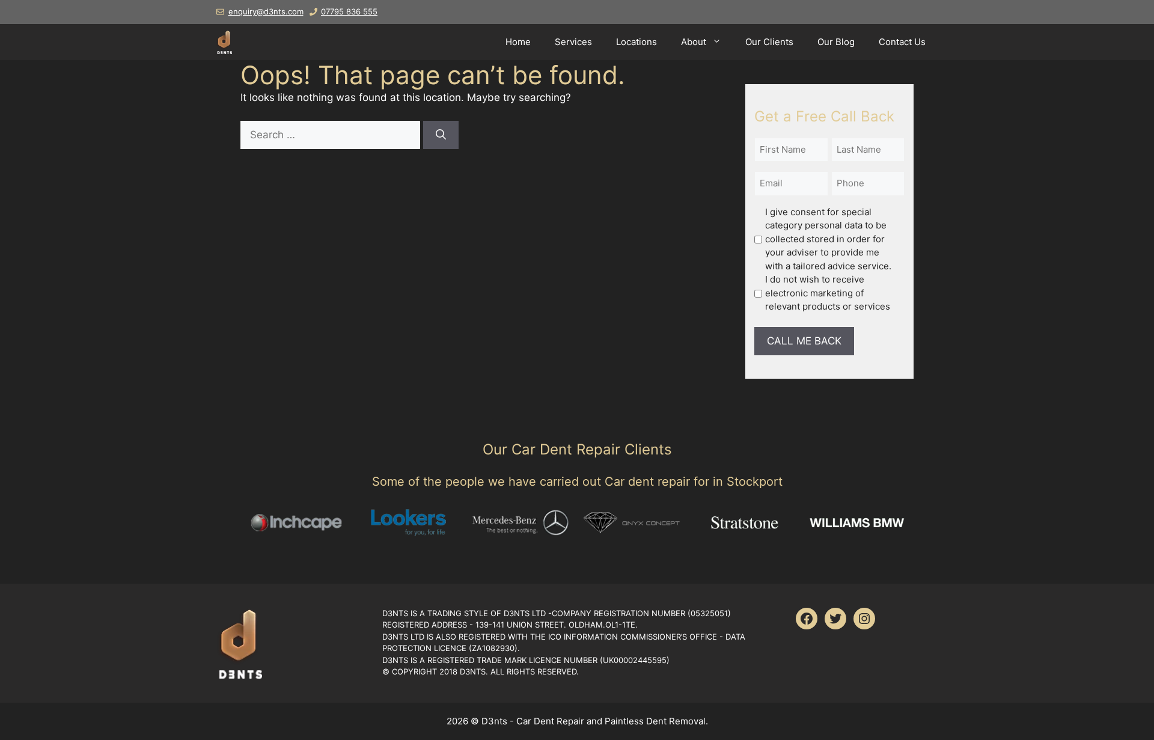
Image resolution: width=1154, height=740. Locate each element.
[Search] (441, 135)
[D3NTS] (224, 42)
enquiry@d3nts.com (266, 11)
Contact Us (902, 41)
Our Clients (769, 41)
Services (573, 41)
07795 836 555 (349, 11)
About (693, 41)
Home (518, 41)
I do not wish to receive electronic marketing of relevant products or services (827, 293)
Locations (636, 41)
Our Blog (836, 41)
